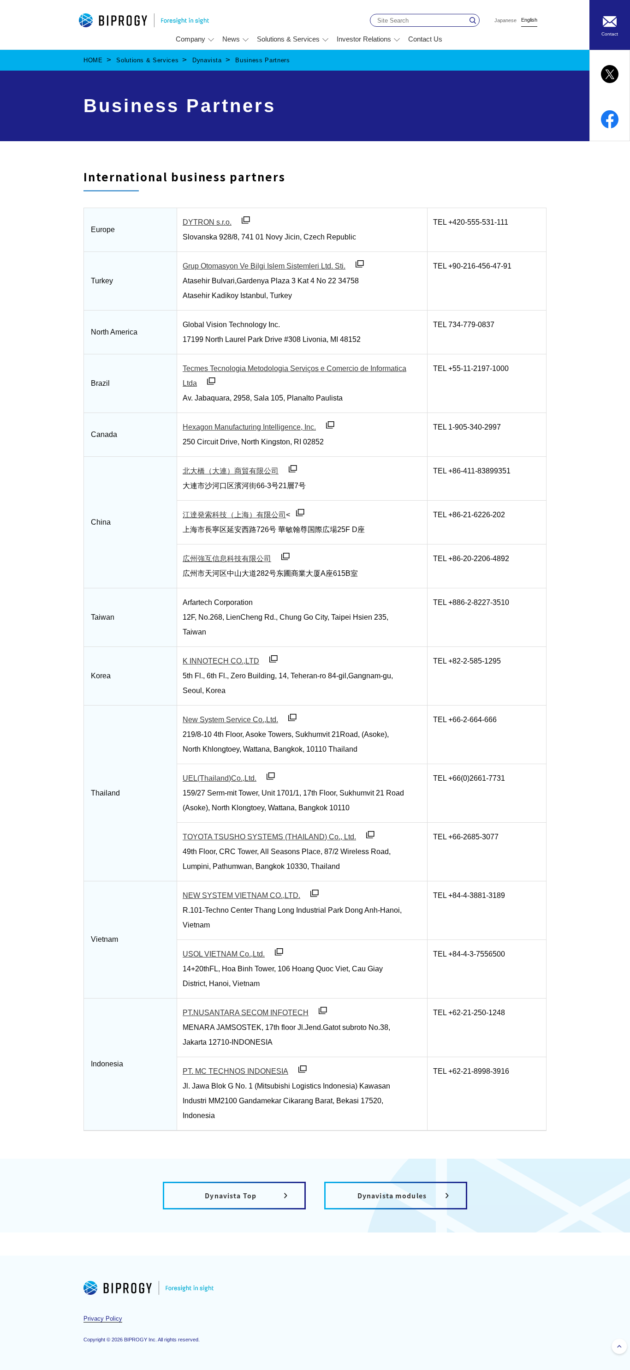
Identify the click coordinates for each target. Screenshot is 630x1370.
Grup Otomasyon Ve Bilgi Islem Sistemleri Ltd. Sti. (264, 266)
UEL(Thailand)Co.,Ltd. (219, 778)
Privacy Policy (102, 1318)
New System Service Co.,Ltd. (230, 720)
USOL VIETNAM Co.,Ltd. (224, 954)
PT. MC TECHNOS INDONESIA (235, 1071)
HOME (93, 60)
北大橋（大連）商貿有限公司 (231, 471)
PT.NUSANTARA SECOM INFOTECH (246, 1013)
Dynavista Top (230, 1195)
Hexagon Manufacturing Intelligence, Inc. (249, 427)
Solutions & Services (147, 60)
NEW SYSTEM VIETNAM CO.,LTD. (241, 895)
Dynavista (207, 60)
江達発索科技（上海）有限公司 (234, 515)
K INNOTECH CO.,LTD (221, 661)
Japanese (505, 20)
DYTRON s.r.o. (207, 222)
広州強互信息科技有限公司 (227, 558)
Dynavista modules (392, 1195)
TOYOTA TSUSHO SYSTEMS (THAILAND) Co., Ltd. (269, 837)
